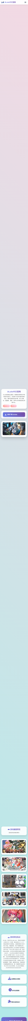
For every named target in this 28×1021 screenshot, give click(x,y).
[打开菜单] (25, 2)
